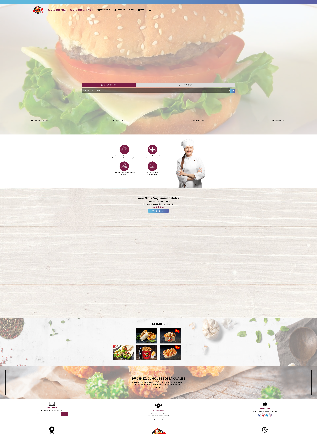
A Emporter (186, 85)
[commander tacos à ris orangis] (146, 336)
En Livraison (109, 85)
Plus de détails (158, 211)
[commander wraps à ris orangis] (123, 352)
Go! (232, 90)
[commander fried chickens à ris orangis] (146, 352)
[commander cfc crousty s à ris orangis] (170, 352)
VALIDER (64, 414)
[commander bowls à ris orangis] (170, 336)
